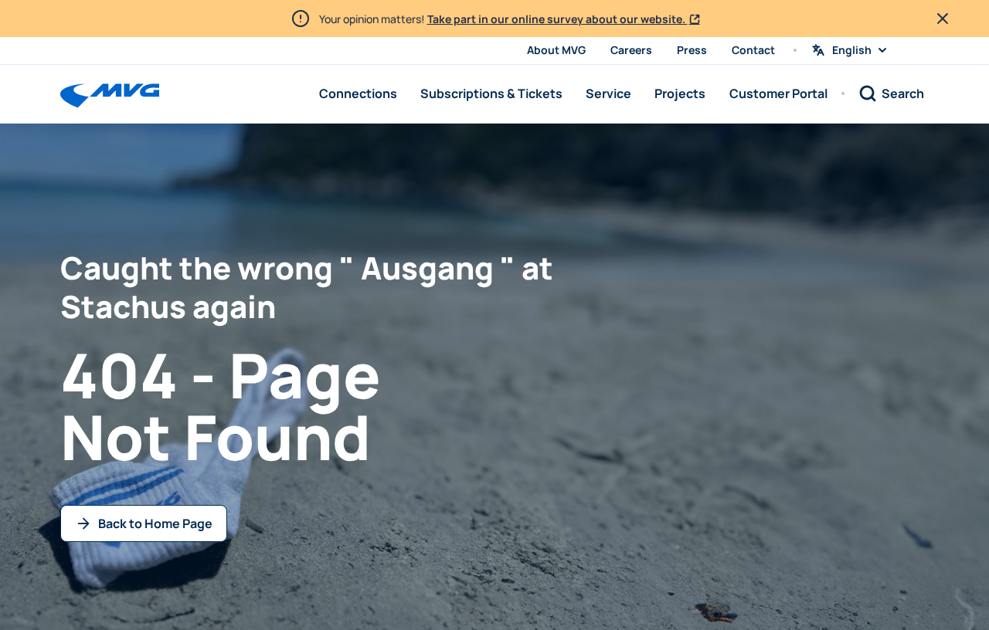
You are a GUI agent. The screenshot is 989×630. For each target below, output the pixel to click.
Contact (753, 49)
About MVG (556, 49)
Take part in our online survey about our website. (557, 19)
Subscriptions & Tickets (491, 93)
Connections (358, 93)
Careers (631, 49)
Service (608, 93)
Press (692, 49)
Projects (679, 93)
